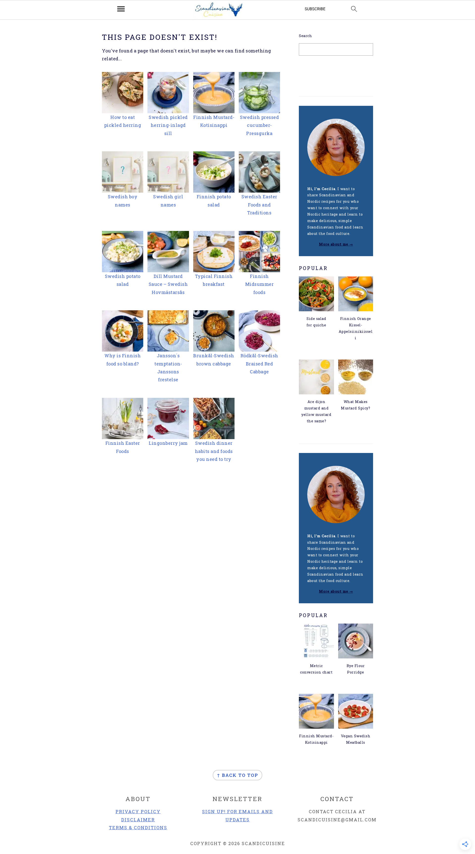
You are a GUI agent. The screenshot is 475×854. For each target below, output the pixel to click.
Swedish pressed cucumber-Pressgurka (259, 125)
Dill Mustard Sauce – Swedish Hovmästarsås (168, 284)
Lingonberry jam (168, 443)
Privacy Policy (138, 811)
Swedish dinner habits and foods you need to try (214, 451)
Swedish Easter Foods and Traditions (259, 205)
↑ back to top (237, 775)
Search (305, 35)
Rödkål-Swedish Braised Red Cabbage (259, 364)
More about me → (336, 244)
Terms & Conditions (138, 828)
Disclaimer (138, 820)
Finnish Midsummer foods (259, 284)
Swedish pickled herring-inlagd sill (168, 125)
